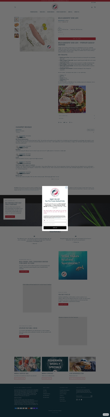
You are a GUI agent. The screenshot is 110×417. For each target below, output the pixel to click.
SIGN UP (55, 227)
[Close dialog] (66, 187)
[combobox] (46, 220)
